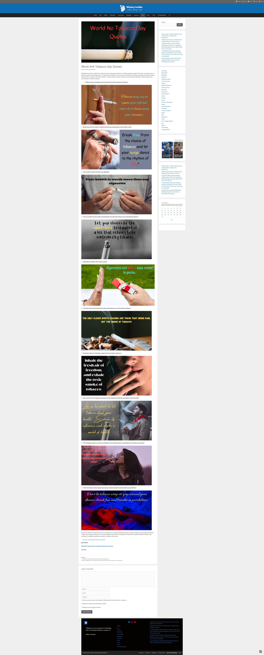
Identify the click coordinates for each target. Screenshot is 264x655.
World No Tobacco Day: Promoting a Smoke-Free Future (96, 559)
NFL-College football (167, 121)
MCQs (163, 112)
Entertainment (165, 94)
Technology (121, 15)
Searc (179, 24)
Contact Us (147, 652)
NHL (162, 123)
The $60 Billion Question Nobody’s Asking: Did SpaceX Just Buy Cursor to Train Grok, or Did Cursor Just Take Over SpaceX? (164, 636)
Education (164, 89)
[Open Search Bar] (169, 15)
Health (105, 15)
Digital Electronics (166, 85)
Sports (163, 125)
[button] (260, 651)
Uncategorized (165, 129)
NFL (100, 15)
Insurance (164, 108)
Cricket (163, 83)
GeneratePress (103, 652)
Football (163, 98)
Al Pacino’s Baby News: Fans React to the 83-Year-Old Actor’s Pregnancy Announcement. (102, 560)
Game (163, 100)
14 (174, 210)
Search (163, 22)
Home (95, 15)
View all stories (178, 140)
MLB (162, 115)
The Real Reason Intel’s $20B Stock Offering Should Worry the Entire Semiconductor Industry (171, 60)
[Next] (181, 150)
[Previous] (162, 150)
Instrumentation (165, 106)
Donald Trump (165, 87)
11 (165, 210)
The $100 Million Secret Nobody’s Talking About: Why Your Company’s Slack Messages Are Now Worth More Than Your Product (165, 631)
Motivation (112, 15)
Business (136, 15)
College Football (165, 79)
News (148, 15)
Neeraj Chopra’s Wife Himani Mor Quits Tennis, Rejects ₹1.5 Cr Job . (18, 1)
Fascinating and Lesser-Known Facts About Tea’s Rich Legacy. (83, 1)
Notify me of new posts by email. (92, 607)
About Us (141, 652)
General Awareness (166, 102)
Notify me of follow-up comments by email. (94, 603)
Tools (153, 15)
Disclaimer (154, 652)
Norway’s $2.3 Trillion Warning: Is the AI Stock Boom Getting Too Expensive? (171, 35)
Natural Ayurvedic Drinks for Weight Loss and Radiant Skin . (117, 1)
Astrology (164, 70)
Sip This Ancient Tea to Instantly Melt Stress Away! (52, 1)
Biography (128, 15)
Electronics (164, 91)
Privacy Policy (161, 652)
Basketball (164, 73)
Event (142, 15)
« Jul (171, 219)
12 (168, 210)
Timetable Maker (162, 15)
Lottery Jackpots (166, 110)
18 (165, 212)
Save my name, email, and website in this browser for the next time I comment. (105, 600)
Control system (165, 81)
